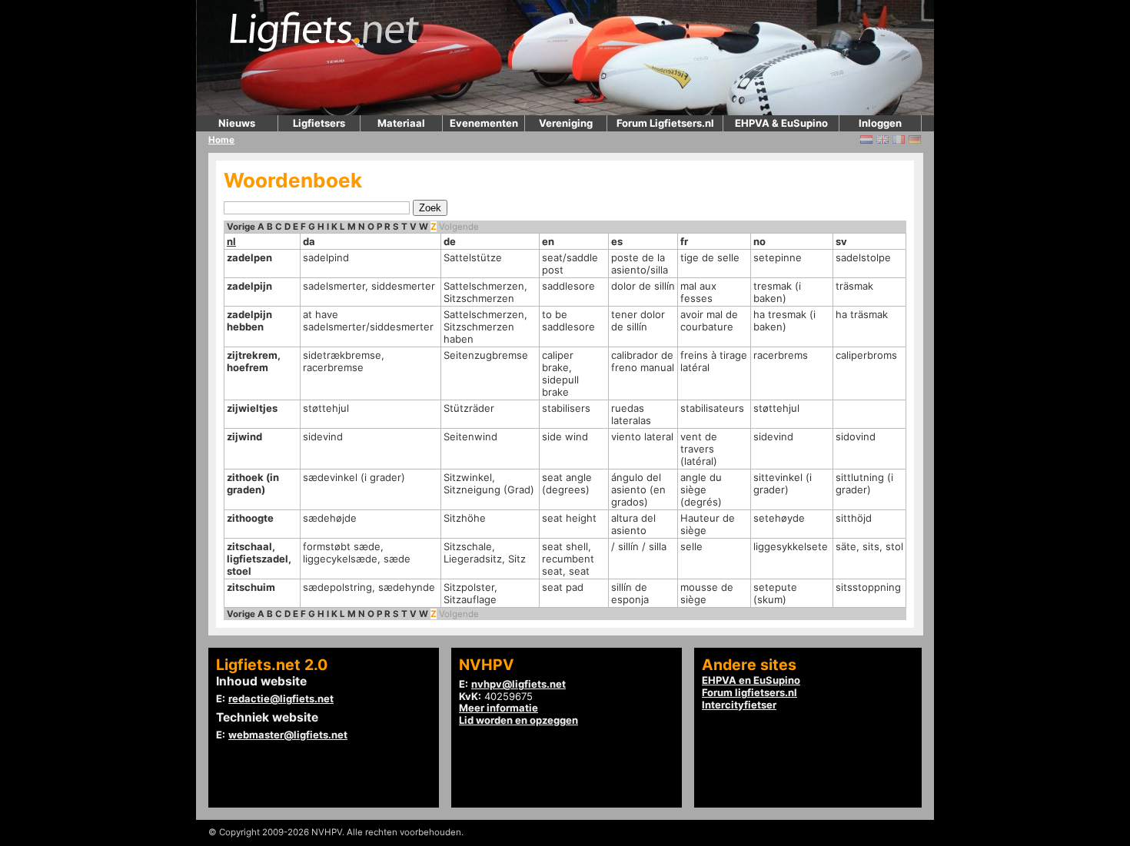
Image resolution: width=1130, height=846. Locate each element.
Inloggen (880, 123)
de (450, 241)
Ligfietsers (319, 123)
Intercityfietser (739, 704)
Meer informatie (498, 708)
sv (841, 241)
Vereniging (566, 123)
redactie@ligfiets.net (281, 698)
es (617, 241)
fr (684, 241)
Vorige (241, 226)
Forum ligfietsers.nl (749, 692)
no (759, 241)
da (309, 241)
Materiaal (401, 123)
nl (231, 241)
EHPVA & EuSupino (781, 123)
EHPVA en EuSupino (751, 680)
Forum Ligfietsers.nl (665, 123)
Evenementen (484, 123)
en (548, 241)
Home (221, 139)
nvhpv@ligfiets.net (518, 684)
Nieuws (236, 123)
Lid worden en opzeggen (518, 720)
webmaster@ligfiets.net (287, 734)
